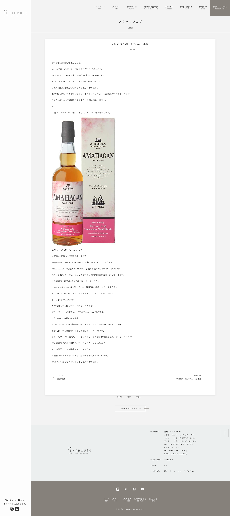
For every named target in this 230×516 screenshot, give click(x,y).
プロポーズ (132, 7)
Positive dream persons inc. (131, 509)
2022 (119, 397)
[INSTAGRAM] (126, 489)
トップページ (99, 7)
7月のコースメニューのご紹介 (190, 377)
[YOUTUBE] (143, 489)
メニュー (116, 7)
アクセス (169, 7)
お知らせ (203, 7)
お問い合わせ (186, 7)
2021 (129, 397)
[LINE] (118, 489)
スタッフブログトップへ (130, 408)
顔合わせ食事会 (151, 7)
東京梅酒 (62, 377)
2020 (138, 397)
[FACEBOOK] (134, 489)
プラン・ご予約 (220, 7)
